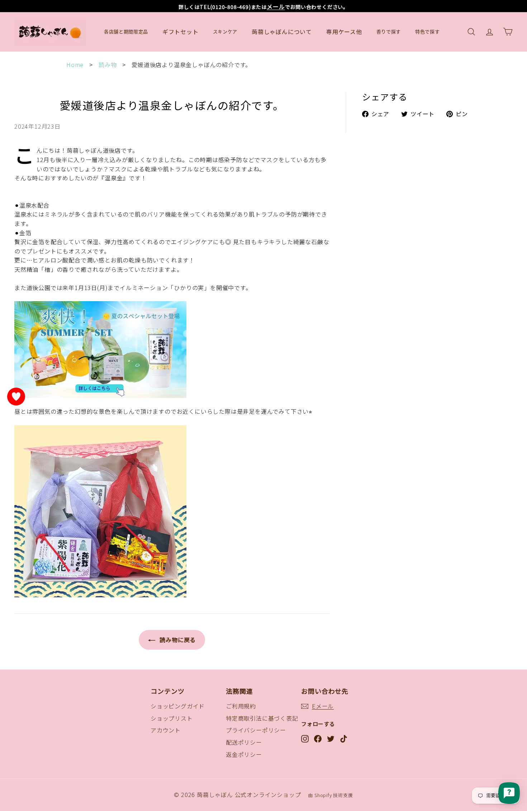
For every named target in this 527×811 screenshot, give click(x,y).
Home (75, 64)
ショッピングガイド (178, 706)
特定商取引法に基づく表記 (262, 718)
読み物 (108, 64)
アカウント (166, 730)
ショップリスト (172, 718)
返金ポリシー (244, 754)
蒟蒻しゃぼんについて (282, 31)
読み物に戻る (177, 639)
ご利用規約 (241, 706)
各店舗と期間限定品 (126, 31)
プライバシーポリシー (256, 730)
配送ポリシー (244, 742)
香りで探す (388, 31)
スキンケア (225, 31)
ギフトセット (180, 31)
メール (276, 6)
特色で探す (427, 31)
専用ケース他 (344, 31)
